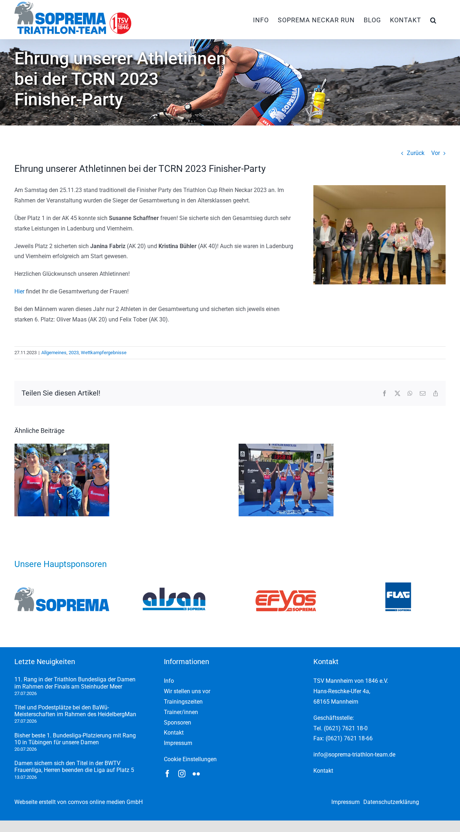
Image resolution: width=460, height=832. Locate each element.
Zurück (415, 153)
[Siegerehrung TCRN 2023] (379, 187)
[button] (433, 19)
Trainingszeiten (183, 701)
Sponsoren (177, 722)
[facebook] (167, 773)
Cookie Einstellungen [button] (190, 759)
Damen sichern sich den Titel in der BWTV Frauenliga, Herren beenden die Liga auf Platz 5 (74, 766)
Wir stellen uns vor (187, 691)
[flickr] (196, 773)
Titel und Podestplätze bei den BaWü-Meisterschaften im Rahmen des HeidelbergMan (75, 711)
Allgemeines (53, 352)
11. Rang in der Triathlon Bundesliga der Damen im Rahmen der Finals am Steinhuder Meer (74, 683)
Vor (435, 153)
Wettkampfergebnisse (103, 352)
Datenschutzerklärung (391, 802)
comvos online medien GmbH (105, 802)
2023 (74, 352)
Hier (19, 291)
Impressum (178, 743)
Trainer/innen (181, 712)
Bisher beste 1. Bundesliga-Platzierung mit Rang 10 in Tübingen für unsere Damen (75, 739)
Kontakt (174, 732)
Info (169, 680)
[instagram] (181, 773)
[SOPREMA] (61, 590)
